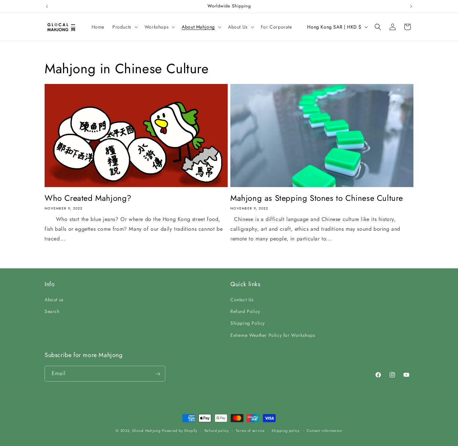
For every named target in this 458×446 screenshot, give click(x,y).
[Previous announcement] (47, 6)
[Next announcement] (411, 6)
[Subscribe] (157, 374)
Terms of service (250, 430)
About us (54, 299)
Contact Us (242, 299)
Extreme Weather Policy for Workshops (273, 335)
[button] (124, 27)
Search (52, 311)
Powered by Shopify (179, 430)
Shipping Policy (247, 323)
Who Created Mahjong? (88, 198)
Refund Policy (245, 311)
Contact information (324, 430)
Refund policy (217, 430)
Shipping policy (286, 430)
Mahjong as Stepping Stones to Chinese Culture (316, 198)
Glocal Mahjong (146, 430)
